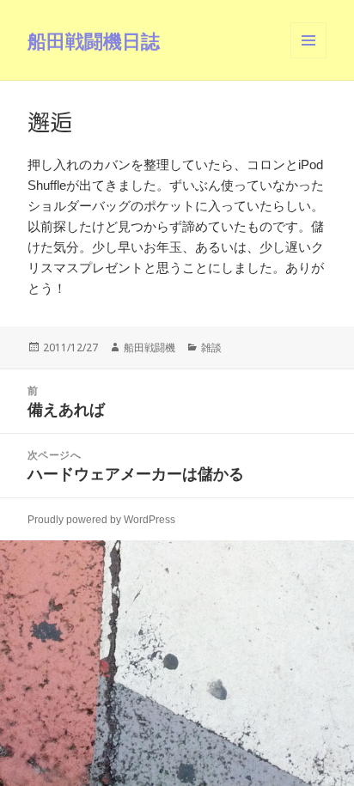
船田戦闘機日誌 (93, 40)
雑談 (211, 347)
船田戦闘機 (149, 347)
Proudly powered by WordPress (101, 520)
